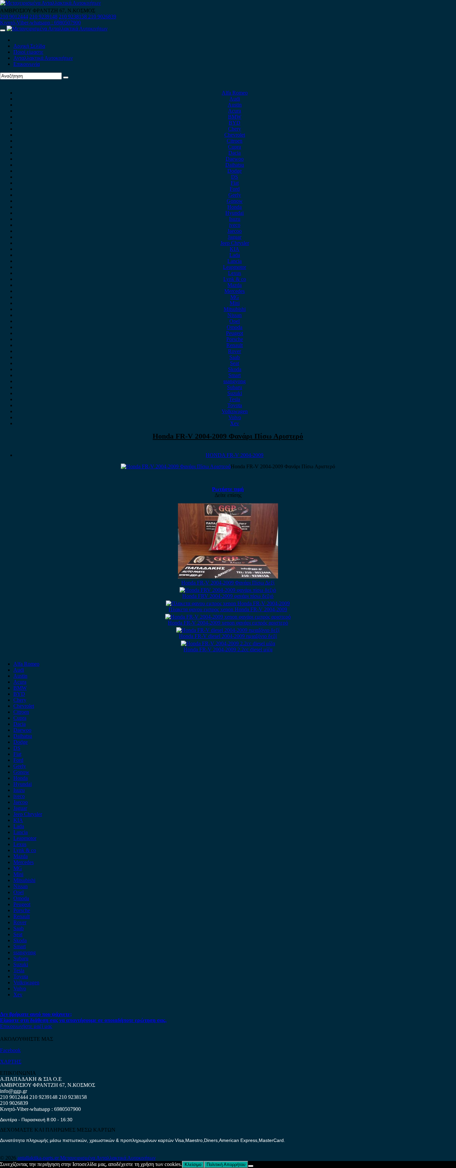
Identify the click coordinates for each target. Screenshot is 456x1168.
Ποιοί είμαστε (28, 52)
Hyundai (234, 213)
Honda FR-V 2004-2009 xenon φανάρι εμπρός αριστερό (228, 623)
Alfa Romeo (235, 93)
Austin (235, 105)
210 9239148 (43, 16)
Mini (235, 303)
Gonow (235, 201)
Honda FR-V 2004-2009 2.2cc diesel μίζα (228, 649)
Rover (234, 351)
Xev (234, 423)
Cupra (234, 147)
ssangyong (234, 381)
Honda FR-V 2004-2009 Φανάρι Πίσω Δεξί (227, 583)
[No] (250, 1166)
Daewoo (235, 159)
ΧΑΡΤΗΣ (10, 1061)
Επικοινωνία (26, 64)
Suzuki (234, 393)
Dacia (234, 153)
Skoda (234, 369)
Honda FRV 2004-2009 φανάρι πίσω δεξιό (227, 596)
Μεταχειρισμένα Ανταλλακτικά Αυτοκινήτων (108, 1158)
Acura (234, 111)
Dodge (234, 171)
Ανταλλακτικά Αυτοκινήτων (43, 58)
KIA (234, 249)
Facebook (10, 1050)
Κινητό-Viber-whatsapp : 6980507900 (40, 22)
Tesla (234, 399)
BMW (234, 117)
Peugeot (234, 333)
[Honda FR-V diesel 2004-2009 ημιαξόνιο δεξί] (227, 630)
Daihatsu (234, 165)
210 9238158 (73, 16)
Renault (234, 345)
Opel (234, 321)
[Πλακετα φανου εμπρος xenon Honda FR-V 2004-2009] (228, 603)
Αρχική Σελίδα (29, 46)
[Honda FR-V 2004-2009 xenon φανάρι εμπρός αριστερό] (228, 617)
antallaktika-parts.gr (38, 1158)
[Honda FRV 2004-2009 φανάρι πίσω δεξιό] (228, 590)
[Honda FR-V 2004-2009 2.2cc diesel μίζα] (228, 643)
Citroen (234, 141)
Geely (234, 195)
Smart (234, 375)
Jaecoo (234, 231)
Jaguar (234, 237)
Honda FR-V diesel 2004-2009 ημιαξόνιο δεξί (228, 636)
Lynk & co (234, 279)
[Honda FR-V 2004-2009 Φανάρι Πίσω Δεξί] (228, 576)
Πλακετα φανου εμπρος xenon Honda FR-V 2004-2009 (228, 609)
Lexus (234, 273)
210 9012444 (14, 16)
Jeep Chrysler (234, 243)
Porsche (234, 339)
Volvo (234, 417)
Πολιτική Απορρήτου (226, 1164)
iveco (234, 225)
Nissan (234, 315)
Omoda (234, 327)
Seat (234, 363)
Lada (234, 255)
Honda (234, 207)
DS (234, 177)
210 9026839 (102, 16)
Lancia (234, 261)
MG (234, 297)
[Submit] (65, 77)
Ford (235, 189)
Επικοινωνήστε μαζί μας (26, 1026)
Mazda (234, 285)
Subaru (234, 387)
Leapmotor (234, 267)
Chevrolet (234, 135)
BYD (234, 123)
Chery (234, 129)
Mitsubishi (235, 309)
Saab (234, 357)
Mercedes (234, 291)
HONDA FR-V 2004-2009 (234, 455)
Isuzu (234, 219)
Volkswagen (235, 411)
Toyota (234, 405)
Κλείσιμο (193, 1164)
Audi (234, 99)
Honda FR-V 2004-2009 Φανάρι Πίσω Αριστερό (228, 436)
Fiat (235, 183)
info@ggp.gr (13, 1091)
